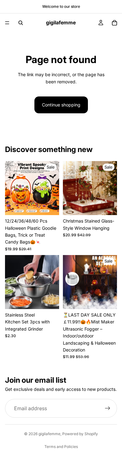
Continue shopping (61, 104)
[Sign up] (107, 408)
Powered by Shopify (80, 433)
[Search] (21, 23)
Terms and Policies (61, 446)
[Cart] (114, 23)
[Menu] (7, 23)
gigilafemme (49, 433)
